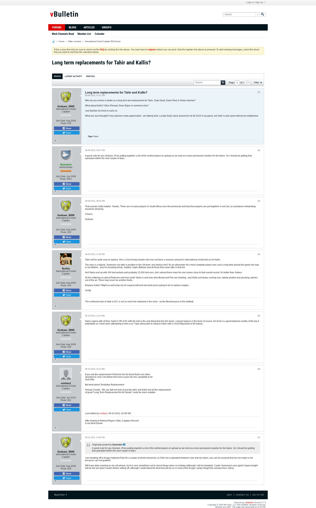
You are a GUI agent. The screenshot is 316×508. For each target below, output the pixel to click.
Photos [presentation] (90, 76)
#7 (259, 437)
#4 (259, 254)
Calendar (99, 34)
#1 (259, 92)
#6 (259, 369)
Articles (89, 27)
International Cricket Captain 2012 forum (103, 41)
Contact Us (242, 495)
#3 (259, 201)
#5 (259, 316)
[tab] (57, 76)
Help (229, 495)
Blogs (72, 27)
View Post (124, 444)
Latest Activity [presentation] (73, 76)
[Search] (262, 14)
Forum (61, 41)
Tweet (68, 132)
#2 (259, 150)
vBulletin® (249, 502)
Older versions (74, 41)
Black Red (59, 495)
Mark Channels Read (63, 34)
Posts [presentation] (57, 76)
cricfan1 (103, 413)
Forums (56, 27)
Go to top (258, 495)
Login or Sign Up (254, 2)
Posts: (64, 123)
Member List (84, 34)
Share (68, 128)
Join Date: (61, 120)
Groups (106, 27)
